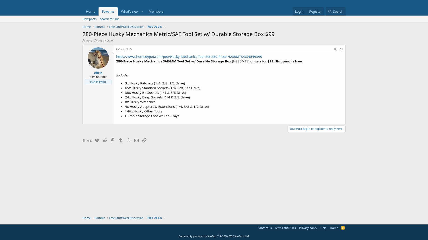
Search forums (109, 19)
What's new (130, 11)
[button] (142, 11)
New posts (89, 19)
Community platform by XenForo (214, 236)
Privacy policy (308, 228)
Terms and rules (285, 228)
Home (90, 11)
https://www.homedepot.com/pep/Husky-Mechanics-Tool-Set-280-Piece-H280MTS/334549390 (189, 56)
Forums (108, 11)
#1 (341, 49)
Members (156, 11)
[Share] (335, 49)
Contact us (264, 228)
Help (323, 228)
